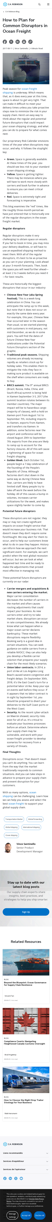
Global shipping (11, 827)
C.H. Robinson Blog (12, 11)
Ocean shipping (11, 835)
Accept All (26, 1215)
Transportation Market (14, 819)
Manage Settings (12, 1215)
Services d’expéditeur (13, 1161)
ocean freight (16, 803)
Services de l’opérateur (14, 1169)
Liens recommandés (13, 1153)
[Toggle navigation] (48, 4)
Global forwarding (35, 819)
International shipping (31, 827)
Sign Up (26, 911)
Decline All (39, 1215)
